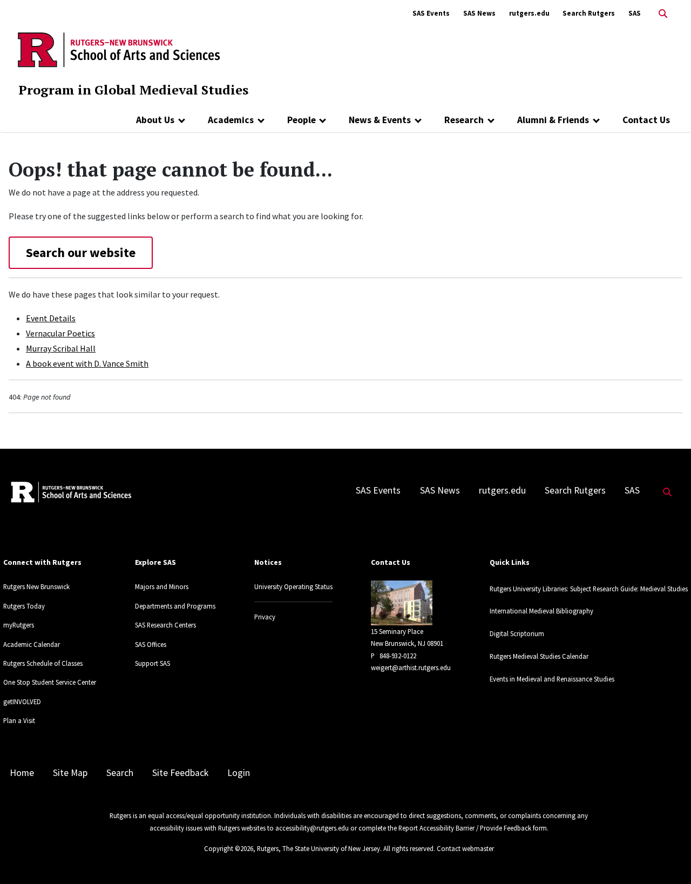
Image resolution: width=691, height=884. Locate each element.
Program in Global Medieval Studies (133, 89)
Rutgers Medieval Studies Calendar (539, 656)
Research (464, 120)
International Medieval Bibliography (541, 610)
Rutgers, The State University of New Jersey (318, 848)
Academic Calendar (31, 644)
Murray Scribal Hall (61, 348)
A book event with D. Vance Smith (87, 363)
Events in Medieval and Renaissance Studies (552, 678)
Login (238, 773)
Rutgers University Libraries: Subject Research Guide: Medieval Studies (589, 588)
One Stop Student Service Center (49, 682)
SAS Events (431, 13)
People (301, 120)
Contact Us (646, 120)
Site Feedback (180, 773)
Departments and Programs (175, 606)
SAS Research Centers (165, 624)
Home (22, 773)
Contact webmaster (465, 848)
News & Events (380, 120)
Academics (231, 120)
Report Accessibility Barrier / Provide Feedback (464, 828)
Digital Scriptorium (517, 633)
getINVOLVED (22, 701)
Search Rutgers (589, 13)
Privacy (264, 616)
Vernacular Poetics (60, 333)
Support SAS (152, 663)
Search (119, 773)
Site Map (70, 773)
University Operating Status (293, 586)
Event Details (51, 318)
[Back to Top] (667, 858)
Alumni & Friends (553, 120)
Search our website (81, 252)
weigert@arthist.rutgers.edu (411, 667)
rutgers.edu (529, 13)
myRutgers (18, 624)
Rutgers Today (24, 606)
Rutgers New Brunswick (36, 586)
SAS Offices (150, 644)
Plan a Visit (19, 720)
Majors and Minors (161, 586)
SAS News (479, 13)
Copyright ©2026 (228, 848)
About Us (155, 120)
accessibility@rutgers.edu (312, 828)
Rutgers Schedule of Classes (43, 663)
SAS (634, 13)
